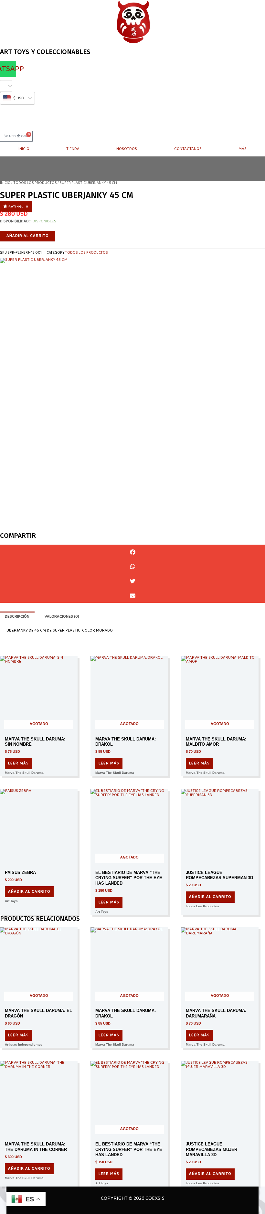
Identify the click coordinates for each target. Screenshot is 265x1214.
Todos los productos (35, 183)
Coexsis (154, 1198)
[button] (16, 206)
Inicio (23, 148)
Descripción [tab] (17, 616)
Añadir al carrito (27, 235)
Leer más (18, 763)
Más (242, 148)
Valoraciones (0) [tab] (62, 616)
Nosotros (126, 148)
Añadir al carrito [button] (29, 891)
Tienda (73, 148)
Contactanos (188, 148)
